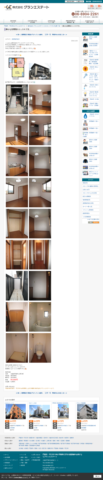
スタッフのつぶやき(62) (90, 193)
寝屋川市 (32, 438)
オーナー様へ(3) (87, 206)
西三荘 (44, 448)
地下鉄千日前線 (65, 443)
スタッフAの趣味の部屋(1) (90, 186)
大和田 (26, 448)
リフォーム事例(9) (88, 210)
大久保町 (32, 440)
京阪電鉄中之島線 (34, 445)
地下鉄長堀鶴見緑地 (53, 443)
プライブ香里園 (80, 403)
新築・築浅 (24, 457)
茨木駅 (59, 428)
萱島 (36, 448)
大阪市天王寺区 (53, 438)
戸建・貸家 (24, 462)
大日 (39, 448)
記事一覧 (48, 34)
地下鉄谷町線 (42, 443)
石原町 (63, 440)
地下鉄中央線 (75, 443)
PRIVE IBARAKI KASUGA (60, 403)
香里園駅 (83, 428)
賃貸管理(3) (86, 213)
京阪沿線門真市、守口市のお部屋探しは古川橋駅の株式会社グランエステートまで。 (30, 388)
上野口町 (49, 440)
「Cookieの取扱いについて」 (21, 477)
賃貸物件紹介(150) (88, 203)
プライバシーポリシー (11, 460)
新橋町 (68, 440)
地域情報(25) (86, 200)
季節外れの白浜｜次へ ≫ (59, 34)
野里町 (26, 440)
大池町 (43, 440)
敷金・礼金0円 (25, 460)
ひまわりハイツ (9, 403)
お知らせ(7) (86, 189)
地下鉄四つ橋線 (23, 445)
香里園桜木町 (92, 425)
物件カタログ (9, 468)
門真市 (21, 438)
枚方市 (87, 425)
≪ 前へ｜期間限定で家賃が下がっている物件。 (30, 34)
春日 (66, 425)
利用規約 (7, 462)
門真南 (56, 448)
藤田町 (19, 425)
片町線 (82, 443)
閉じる (97, 476)
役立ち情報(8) (87, 196)
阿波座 (61, 448)
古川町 (38, 440)
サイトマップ (9, 465)
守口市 (15, 425)
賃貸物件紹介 (16, 39)
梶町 (42, 425)
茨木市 (63, 425)
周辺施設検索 (36, 460)
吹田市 (66, 438)
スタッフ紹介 (36, 457)
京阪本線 (21, 443)
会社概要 (7, 457)
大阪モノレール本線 (31, 443)
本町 (58, 440)
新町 (54, 440)
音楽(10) (85, 183)
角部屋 (23, 465)
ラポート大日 (33, 403)
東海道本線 (88, 443)
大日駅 (35, 428)
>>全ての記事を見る (93, 219)
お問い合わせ (36, 454)
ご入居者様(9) (87, 217)
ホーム (7, 454)
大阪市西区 (39, 438)
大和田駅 (12, 428)
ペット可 (23, 454)
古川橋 (21, 448)
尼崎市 (72, 438)
